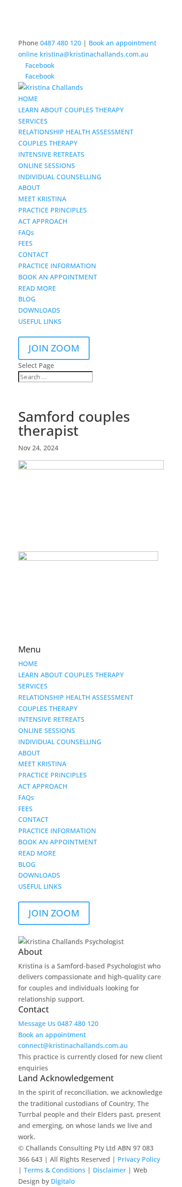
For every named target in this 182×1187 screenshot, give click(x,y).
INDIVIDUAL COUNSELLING (59, 176)
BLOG (26, 298)
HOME (28, 98)
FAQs (26, 232)
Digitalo (63, 1181)
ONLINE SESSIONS (46, 165)
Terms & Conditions (54, 1169)
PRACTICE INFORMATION (57, 265)
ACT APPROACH (42, 221)
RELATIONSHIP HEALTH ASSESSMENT (75, 131)
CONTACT (33, 254)
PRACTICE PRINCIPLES (52, 209)
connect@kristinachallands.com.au (73, 1045)
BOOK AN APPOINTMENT (57, 276)
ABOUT (29, 187)
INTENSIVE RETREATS (51, 154)
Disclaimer (109, 1169)
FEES (25, 243)
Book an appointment (52, 1034)
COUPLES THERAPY (47, 143)
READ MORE (37, 288)
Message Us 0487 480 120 (58, 1023)
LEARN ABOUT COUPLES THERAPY (71, 109)
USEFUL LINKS (40, 321)
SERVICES (33, 121)
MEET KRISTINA (42, 198)
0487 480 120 (60, 42)
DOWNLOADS (39, 310)
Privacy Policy (139, 1159)
